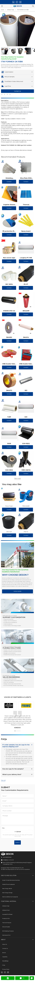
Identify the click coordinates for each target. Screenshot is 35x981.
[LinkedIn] (13, 2)
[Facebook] (17, 2)
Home (2, 9)
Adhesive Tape (10, 9)
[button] (4, 51)
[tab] (17, 96)
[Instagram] (20, 2)
